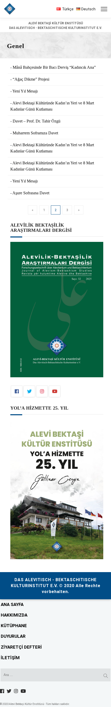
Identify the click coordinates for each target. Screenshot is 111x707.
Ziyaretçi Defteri (21, 647)
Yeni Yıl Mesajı (25, 91)
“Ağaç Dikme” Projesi (31, 79)
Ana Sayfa (12, 604)
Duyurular (13, 636)
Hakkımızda (14, 615)
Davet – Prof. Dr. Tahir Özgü (36, 121)
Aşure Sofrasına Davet (30, 193)
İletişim (10, 657)
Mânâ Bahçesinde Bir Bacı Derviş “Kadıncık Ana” (54, 67)
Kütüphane (14, 625)
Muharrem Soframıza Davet (35, 133)
